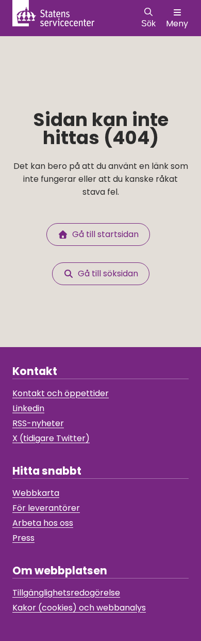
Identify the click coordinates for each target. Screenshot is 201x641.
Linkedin (28, 408)
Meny (177, 23)
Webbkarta (35, 493)
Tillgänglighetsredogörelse (66, 593)
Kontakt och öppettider (60, 393)
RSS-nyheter (38, 423)
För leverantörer (46, 508)
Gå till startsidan (103, 234)
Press (23, 538)
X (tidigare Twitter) (51, 438)
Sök (148, 23)
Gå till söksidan (106, 273)
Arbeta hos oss (42, 523)
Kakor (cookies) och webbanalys (79, 608)
